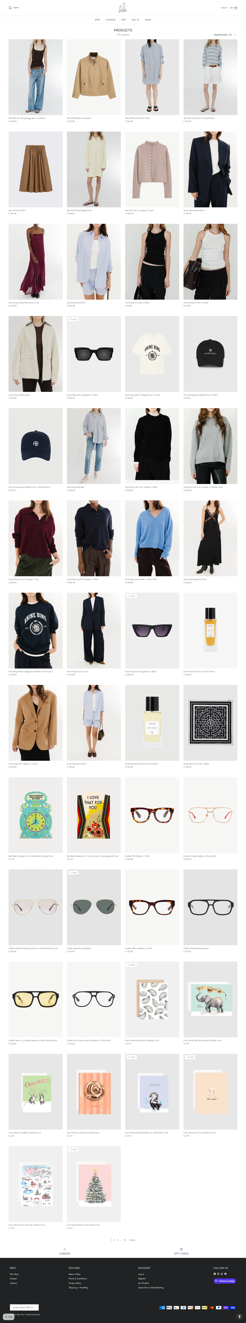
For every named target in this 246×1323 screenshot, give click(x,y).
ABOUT (148, 19)
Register (142, 1278)
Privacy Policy (75, 1283)
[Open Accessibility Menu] (239, 1316)
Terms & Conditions (78, 1278)
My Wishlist (143, 1283)
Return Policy (75, 1274)
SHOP (97, 19)
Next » (133, 1240)
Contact (13, 1278)
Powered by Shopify (32, 1314)
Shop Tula (20, 1314)
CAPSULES (110, 19)
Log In (141, 1274)
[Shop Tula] (123, 8)
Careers (13, 1283)
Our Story (14, 1274)
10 (125, 1240)
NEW (123, 19)
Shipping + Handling (78, 1287)
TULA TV (135, 19)
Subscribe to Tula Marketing (151, 1287)
